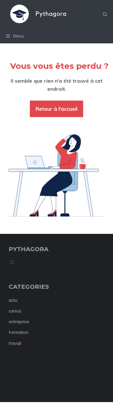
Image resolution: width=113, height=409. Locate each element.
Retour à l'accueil (56, 109)
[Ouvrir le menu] (12, 262)
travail (15, 343)
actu (13, 300)
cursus (15, 311)
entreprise (19, 321)
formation (18, 332)
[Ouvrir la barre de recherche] (105, 14)
